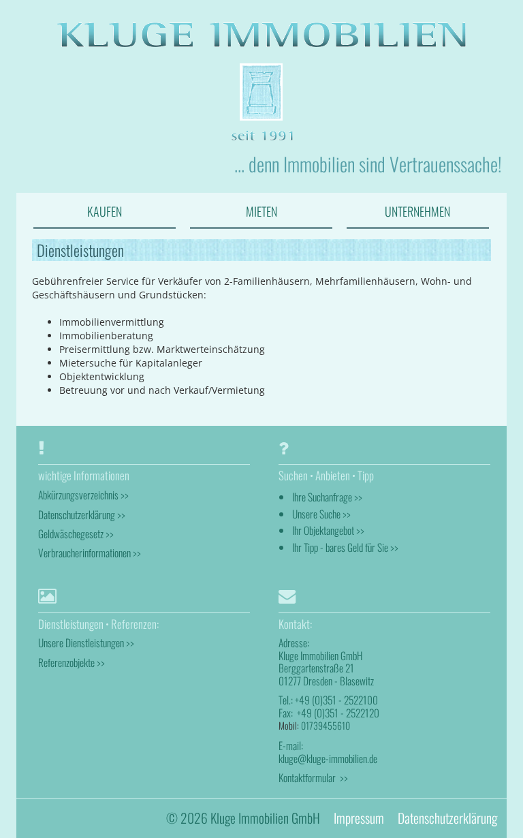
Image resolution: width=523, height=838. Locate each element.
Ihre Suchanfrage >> (327, 496)
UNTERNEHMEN (417, 211)
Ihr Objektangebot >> (328, 530)
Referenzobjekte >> (71, 662)
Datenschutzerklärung (447, 818)
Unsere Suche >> (321, 513)
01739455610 (325, 725)
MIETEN (261, 211)
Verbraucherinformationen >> (89, 552)
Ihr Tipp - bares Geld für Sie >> (345, 547)
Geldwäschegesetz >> (76, 533)
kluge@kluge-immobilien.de (328, 758)
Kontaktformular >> (313, 777)
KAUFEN (104, 211)
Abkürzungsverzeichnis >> (83, 494)
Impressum (359, 818)
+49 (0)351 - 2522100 (336, 699)
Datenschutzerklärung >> (81, 514)
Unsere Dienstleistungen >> (86, 642)
